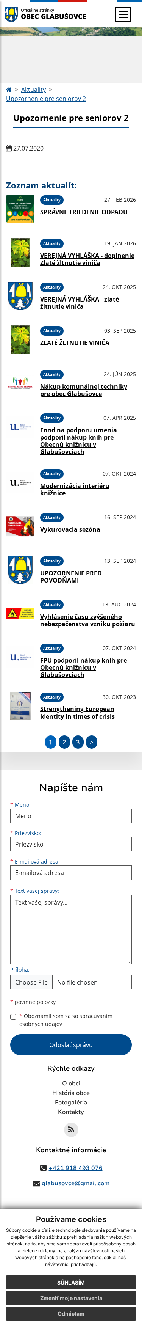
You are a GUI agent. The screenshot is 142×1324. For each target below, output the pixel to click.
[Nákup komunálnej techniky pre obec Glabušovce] (20, 383)
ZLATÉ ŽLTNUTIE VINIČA (74, 343)
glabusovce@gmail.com (75, 1183)
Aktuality (33, 89)
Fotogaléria (71, 1102)
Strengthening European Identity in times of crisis (77, 712)
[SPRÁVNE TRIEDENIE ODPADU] (20, 209)
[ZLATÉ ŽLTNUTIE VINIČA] (20, 339)
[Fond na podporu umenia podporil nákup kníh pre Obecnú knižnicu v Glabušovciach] (20, 433)
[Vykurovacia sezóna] (20, 526)
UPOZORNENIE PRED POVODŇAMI (71, 576)
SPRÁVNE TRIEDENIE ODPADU (84, 212)
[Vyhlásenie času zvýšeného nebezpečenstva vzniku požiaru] (20, 613)
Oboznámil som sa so (65, 1019)
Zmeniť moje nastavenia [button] (71, 1298)
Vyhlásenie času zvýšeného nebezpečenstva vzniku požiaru (87, 620)
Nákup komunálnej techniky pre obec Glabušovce (83, 390)
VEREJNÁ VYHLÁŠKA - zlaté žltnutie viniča (79, 303)
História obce (71, 1093)
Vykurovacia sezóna (70, 529)
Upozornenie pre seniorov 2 (46, 98)
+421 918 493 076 (76, 1168)
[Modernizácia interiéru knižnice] (20, 482)
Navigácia (22, 14)
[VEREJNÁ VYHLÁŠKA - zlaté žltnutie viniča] (20, 296)
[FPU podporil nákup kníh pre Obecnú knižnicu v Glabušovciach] (20, 659)
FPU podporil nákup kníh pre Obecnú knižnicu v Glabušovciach (83, 667)
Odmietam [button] (71, 1313)
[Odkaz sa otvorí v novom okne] (71, 1130)
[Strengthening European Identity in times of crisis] (20, 706)
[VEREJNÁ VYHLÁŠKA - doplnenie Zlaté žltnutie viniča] (20, 252)
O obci (71, 1083)
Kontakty (71, 1112)
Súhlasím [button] (71, 1282)
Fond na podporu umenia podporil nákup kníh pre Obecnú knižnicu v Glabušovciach (78, 441)
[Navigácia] (123, 14)
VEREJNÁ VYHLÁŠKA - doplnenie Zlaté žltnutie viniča (87, 259)
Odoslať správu (71, 1045)
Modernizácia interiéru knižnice (74, 489)
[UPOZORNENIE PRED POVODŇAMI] (20, 570)
